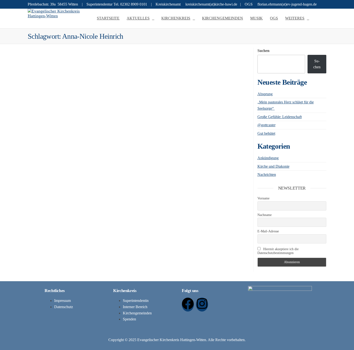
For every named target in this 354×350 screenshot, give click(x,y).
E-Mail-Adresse (268, 231)
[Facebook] (188, 305)
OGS (274, 18)
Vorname (263, 198)
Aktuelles (138, 18)
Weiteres (294, 18)
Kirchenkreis (175, 18)
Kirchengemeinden (222, 18)
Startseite (108, 18)
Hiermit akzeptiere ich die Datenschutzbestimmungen (278, 251)
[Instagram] (202, 305)
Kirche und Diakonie (273, 166)
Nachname (264, 215)
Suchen (263, 51)
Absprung (265, 94)
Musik (256, 18)
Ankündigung (268, 158)
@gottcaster (266, 125)
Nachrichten (266, 174)
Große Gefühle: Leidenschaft (279, 117)
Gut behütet (266, 133)
